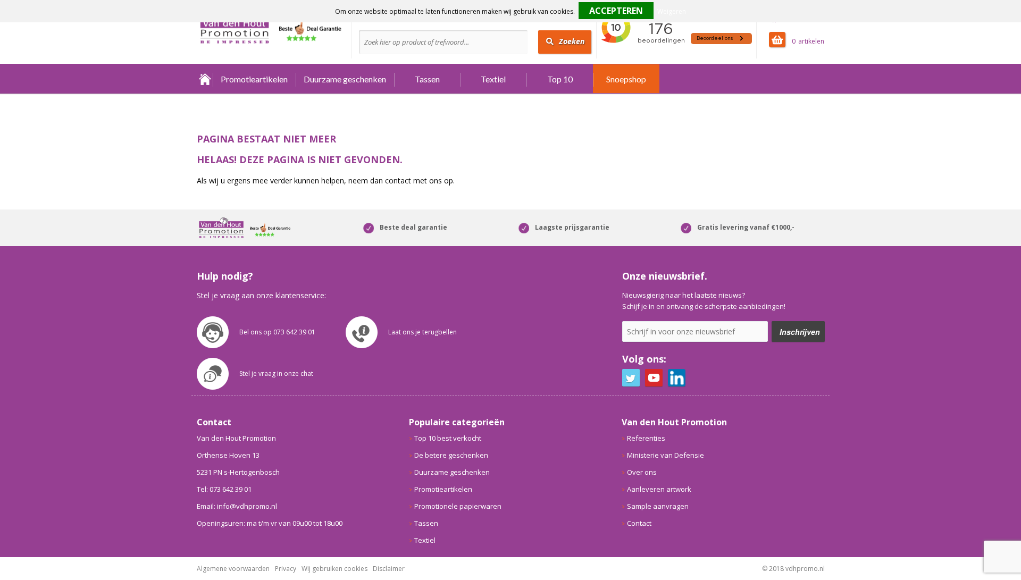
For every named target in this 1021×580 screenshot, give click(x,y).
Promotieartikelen (254, 79)
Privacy (285, 568)
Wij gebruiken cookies (334, 568)
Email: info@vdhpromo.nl (237, 506)
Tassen (427, 79)
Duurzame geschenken (345, 79)
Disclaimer (389, 568)
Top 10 (560, 79)
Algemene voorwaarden (233, 568)
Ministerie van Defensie (665, 455)
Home (205, 79)
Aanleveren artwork (659, 489)
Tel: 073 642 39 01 (224, 489)
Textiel (493, 79)
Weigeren (671, 11)
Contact (639, 523)
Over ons (642, 472)
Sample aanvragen (658, 506)
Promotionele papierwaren (457, 506)
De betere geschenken (451, 455)
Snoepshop (626, 79)
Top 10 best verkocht (447, 438)
